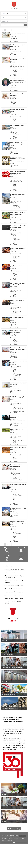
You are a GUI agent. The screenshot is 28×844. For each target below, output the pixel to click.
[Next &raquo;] (10, 30)
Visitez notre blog (14, 829)
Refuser (22, 838)
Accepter (22, 836)
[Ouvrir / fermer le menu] (14, 842)
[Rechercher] (25, 25)
